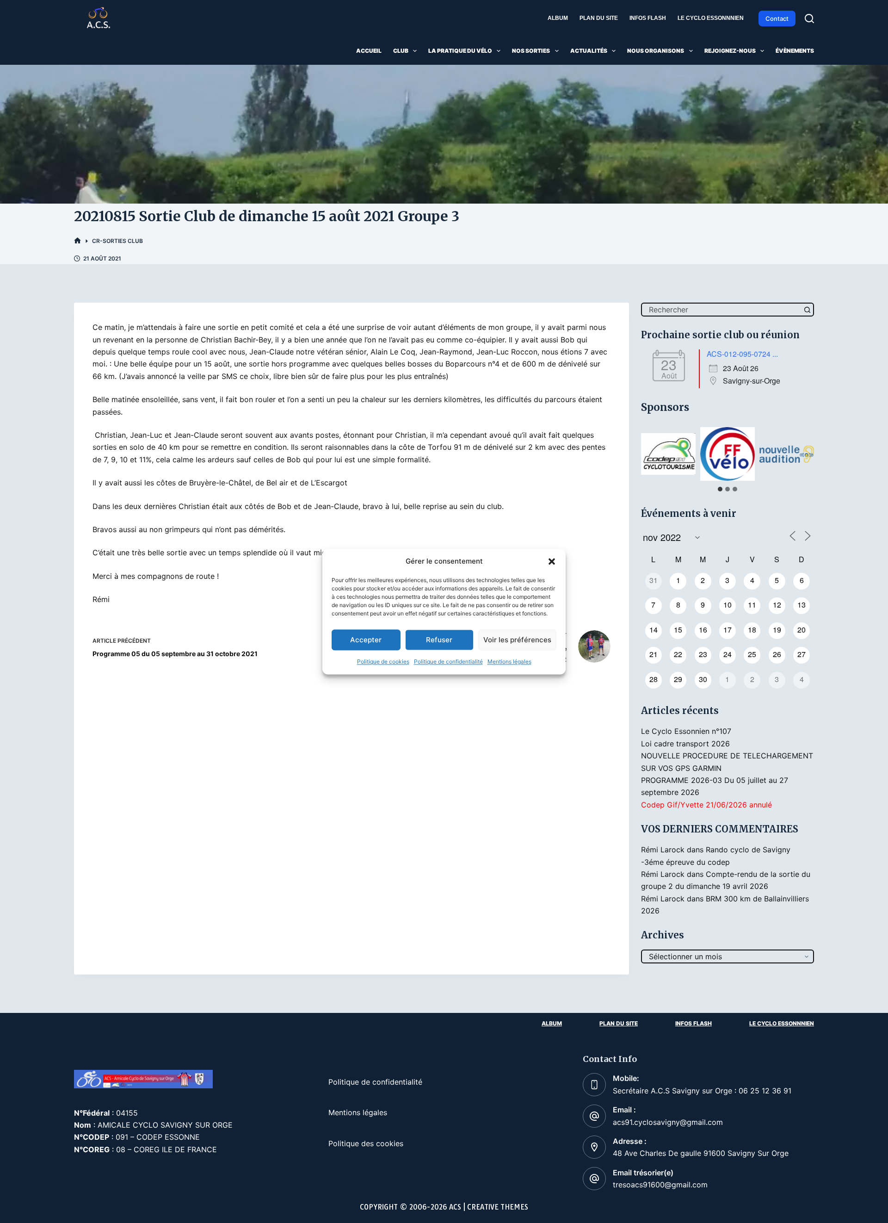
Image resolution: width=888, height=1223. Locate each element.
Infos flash (647, 18)
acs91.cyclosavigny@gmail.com (668, 1122)
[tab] (720, 489)
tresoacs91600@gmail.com (660, 1184)
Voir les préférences (517, 639)
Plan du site (599, 18)
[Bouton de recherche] (807, 310)
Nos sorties (531, 50)
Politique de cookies (383, 661)
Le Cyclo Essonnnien (711, 18)
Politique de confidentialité (448, 661)
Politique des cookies (365, 1143)
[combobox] (721, 310)
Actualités (588, 50)
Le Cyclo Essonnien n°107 (686, 731)
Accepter (366, 639)
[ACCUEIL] (77, 240)
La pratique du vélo (460, 50)
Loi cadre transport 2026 (685, 743)
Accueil (369, 50)
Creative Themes (497, 1207)
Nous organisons (655, 50)
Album (558, 18)
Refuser (439, 639)
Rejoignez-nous (730, 50)
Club (400, 50)
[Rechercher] (809, 18)
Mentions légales (509, 661)
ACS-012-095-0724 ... (742, 353)
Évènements (795, 50)
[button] (551, 561)
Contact (777, 18)
